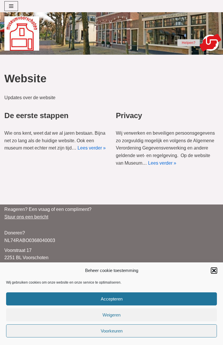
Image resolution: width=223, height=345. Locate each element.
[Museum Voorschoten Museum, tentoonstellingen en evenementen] (21, 33)
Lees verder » (92, 147)
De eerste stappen (36, 115)
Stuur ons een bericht (26, 216)
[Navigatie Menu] (11, 6)
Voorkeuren (112, 330)
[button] (214, 270)
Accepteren (112, 298)
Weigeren (111, 314)
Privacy (129, 115)
